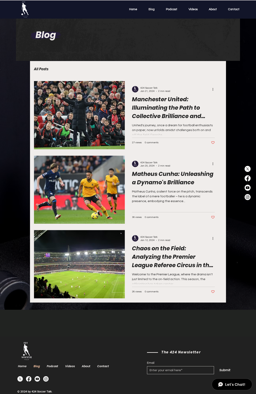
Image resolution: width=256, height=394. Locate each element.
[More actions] (214, 89)
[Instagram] (248, 197)
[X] (248, 169)
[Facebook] (248, 178)
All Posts (41, 69)
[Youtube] (248, 188)
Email (150, 362)
